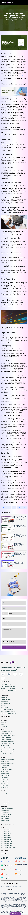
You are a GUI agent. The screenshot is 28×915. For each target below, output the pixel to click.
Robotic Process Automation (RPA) (10, 797)
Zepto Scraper (4, 779)
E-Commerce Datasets (7, 808)
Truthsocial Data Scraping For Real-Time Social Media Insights (19, 562)
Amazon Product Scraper (7, 759)
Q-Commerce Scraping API (8, 735)
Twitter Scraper (5, 775)
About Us (3, 722)
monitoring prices (21, 296)
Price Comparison (5, 793)
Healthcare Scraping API (7, 751)
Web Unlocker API (5, 703)
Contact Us (4, 726)
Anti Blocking (4, 701)
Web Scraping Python (6, 829)
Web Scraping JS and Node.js (8, 847)
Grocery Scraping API (6, 737)
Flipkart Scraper (5, 773)
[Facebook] (15, 674)
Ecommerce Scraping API (7, 731)
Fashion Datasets (5, 820)
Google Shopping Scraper (7, 763)
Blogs (2, 827)
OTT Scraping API (5, 745)
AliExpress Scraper (6, 761)
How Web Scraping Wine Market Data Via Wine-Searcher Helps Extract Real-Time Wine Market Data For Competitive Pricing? (20, 527)
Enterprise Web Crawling (7, 709)
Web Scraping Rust (6, 837)
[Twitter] (3, 674)
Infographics (4, 853)
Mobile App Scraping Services (8, 713)
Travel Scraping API (6, 739)
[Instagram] (21, 674)
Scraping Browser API (6, 699)
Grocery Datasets (5, 816)
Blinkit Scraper (4, 771)
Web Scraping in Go (6, 839)
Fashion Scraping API (6, 753)
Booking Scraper (5, 783)
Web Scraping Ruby (6, 835)
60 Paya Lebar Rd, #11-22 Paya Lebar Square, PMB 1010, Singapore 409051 (13, 689)
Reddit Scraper (5, 787)
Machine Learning (5, 803)
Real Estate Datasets (6, 814)
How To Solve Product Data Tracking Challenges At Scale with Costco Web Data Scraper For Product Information (20, 553)
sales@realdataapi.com (8, 686)
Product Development (7, 799)
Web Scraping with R (6, 843)
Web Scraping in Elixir (6, 841)
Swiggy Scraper (5, 767)
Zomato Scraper (5, 765)
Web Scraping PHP (6, 831)
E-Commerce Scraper (6, 769)
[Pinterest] (3, 678)
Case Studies (4, 850)
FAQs (2, 724)
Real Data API (6, 474)
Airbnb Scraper (5, 781)
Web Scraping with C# (6, 845)
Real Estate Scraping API (7, 741)
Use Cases (3, 705)
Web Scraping (4, 707)
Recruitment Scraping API (7, 749)
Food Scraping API (6, 733)
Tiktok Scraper (4, 785)
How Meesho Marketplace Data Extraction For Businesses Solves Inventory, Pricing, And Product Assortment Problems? (20, 544)
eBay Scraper (4, 777)
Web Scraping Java (6, 833)
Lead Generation (5, 801)
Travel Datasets (5, 812)
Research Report (5, 852)
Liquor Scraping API (6, 747)
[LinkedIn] (9, 674)
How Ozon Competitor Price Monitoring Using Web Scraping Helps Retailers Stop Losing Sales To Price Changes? (20, 518)
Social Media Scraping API (7, 743)
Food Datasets (5, 810)
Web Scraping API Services (8, 711)
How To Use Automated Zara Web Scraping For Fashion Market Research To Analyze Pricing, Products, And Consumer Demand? (20, 536)
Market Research (5, 795)
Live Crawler (4, 697)
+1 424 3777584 (6, 684)
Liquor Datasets (5, 818)
